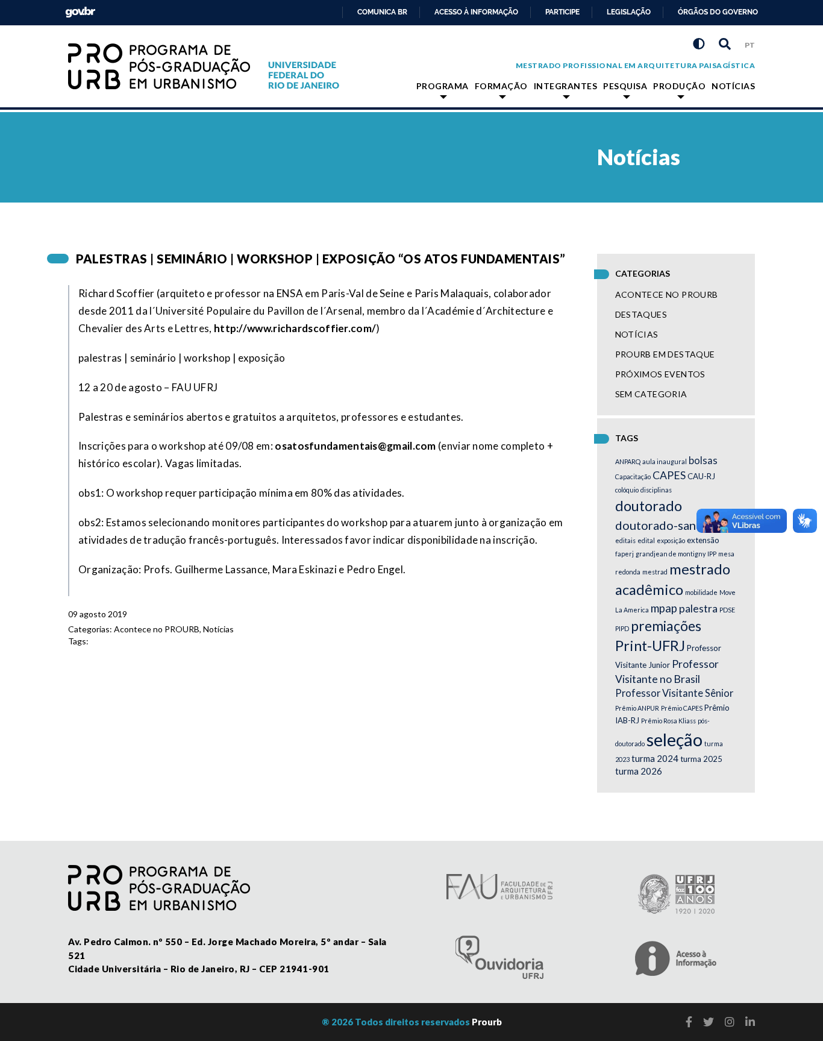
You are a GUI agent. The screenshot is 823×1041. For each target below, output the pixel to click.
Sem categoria (651, 394)
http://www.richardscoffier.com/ (295, 328)
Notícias (733, 86)
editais (625, 540)
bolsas (703, 460)
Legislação (629, 12)
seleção (674, 739)
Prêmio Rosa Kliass (668, 721)
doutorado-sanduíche (674, 525)
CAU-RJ (701, 476)
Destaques (641, 314)
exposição (671, 540)
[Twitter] (708, 1021)
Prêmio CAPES (682, 708)
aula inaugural (664, 461)
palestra (698, 608)
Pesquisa (625, 86)
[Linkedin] (750, 1021)
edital (646, 540)
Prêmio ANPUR (637, 708)
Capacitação (633, 476)
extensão (703, 540)
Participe (562, 12)
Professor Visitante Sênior (674, 693)
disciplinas (656, 490)
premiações (666, 625)
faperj (624, 554)
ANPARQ (627, 461)
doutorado (648, 505)
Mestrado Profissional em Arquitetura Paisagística (636, 65)
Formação (501, 86)
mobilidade (701, 592)
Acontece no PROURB (156, 629)
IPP (711, 554)
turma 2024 (654, 758)
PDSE (727, 610)
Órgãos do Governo (718, 12)
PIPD (622, 628)
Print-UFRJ (650, 645)
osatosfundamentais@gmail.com (355, 445)
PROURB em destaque (665, 354)
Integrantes (566, 86)
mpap (664, 608)
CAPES (669, 475)
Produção (679, 86)
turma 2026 (638, 771)
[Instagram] (729, 1021)
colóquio (627, 490)
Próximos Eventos (660, 374)
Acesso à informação (476, 12)
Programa (442, 86)
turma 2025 (701, 759)
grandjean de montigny (671, 554)
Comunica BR (382, 12)
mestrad (655, 572)
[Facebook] (689, 1021)
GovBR (77, 9)
